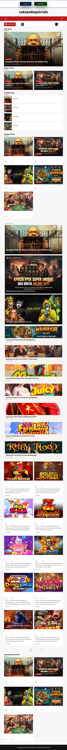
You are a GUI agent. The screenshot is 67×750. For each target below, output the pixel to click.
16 (44, 650)
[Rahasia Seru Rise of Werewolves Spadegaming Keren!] (18, 619)
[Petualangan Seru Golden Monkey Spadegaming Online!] (48, 471)
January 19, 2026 (16, 635)
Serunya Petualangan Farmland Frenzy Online (20, 436)
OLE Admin (9, 64)
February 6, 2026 (46, 487)
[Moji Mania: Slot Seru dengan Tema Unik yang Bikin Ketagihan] (18, 508)
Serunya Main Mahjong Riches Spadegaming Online (22, 378)
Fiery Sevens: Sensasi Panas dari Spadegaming (45, 521)
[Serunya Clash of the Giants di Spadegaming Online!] (48, 619)
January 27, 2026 (46, 561)
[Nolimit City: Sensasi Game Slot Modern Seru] (8, 108)
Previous (20, 650)
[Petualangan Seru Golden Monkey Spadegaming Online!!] (48, 582)
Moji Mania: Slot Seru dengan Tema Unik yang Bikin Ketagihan (17, 521)
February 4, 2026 (16, 524)
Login (25, 4)
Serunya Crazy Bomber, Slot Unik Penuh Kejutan (47, 558)
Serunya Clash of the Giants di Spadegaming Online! (44, 632)
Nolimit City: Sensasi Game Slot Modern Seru (44, 24)
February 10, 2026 (16, 487)
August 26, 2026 (16, 88)
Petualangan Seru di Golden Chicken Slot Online (17, 484)
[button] (5, 18)
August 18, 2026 (16, 64)
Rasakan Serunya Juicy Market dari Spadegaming (21, 398)
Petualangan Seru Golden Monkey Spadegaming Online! (45, 484)
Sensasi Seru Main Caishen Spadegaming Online (21, 417)
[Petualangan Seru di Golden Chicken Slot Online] (18, 471)
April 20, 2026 (46, 188)
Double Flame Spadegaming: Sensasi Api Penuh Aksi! (17, 595)
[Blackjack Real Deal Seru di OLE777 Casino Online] (8, 126)
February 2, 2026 (46, 524)
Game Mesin (8, 59)
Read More (7, 495)
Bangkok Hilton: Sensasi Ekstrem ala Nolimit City (28, 249)
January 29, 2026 (16, 561)
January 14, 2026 (46, 635)
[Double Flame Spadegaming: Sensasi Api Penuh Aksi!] (18, 582)
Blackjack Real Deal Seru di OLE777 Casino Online (25, 127)
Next (48, 650)
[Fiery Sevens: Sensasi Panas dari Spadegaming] (48, 508)
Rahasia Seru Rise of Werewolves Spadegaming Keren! (15, 632)
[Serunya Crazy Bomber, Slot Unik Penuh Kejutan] (48, 545)
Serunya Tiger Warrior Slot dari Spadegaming (24, 118)
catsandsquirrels (33, 12)
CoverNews (38, 747)
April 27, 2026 (16, 188)
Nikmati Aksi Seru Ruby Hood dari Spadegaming (21, 455)
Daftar (41, 4)
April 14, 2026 (16, 216)
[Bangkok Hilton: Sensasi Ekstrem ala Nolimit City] (18, 146)
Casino (14, 125)
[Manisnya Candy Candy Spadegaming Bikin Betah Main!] (18, 545)
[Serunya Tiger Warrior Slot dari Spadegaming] (8, 117)
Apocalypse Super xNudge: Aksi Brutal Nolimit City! (27, 61)
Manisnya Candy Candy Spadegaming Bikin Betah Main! (16, 558)
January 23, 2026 (16, 598)
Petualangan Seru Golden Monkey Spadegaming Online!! (45, 595)
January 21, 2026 (46, 598)
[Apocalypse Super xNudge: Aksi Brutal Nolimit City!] (33, 49)
